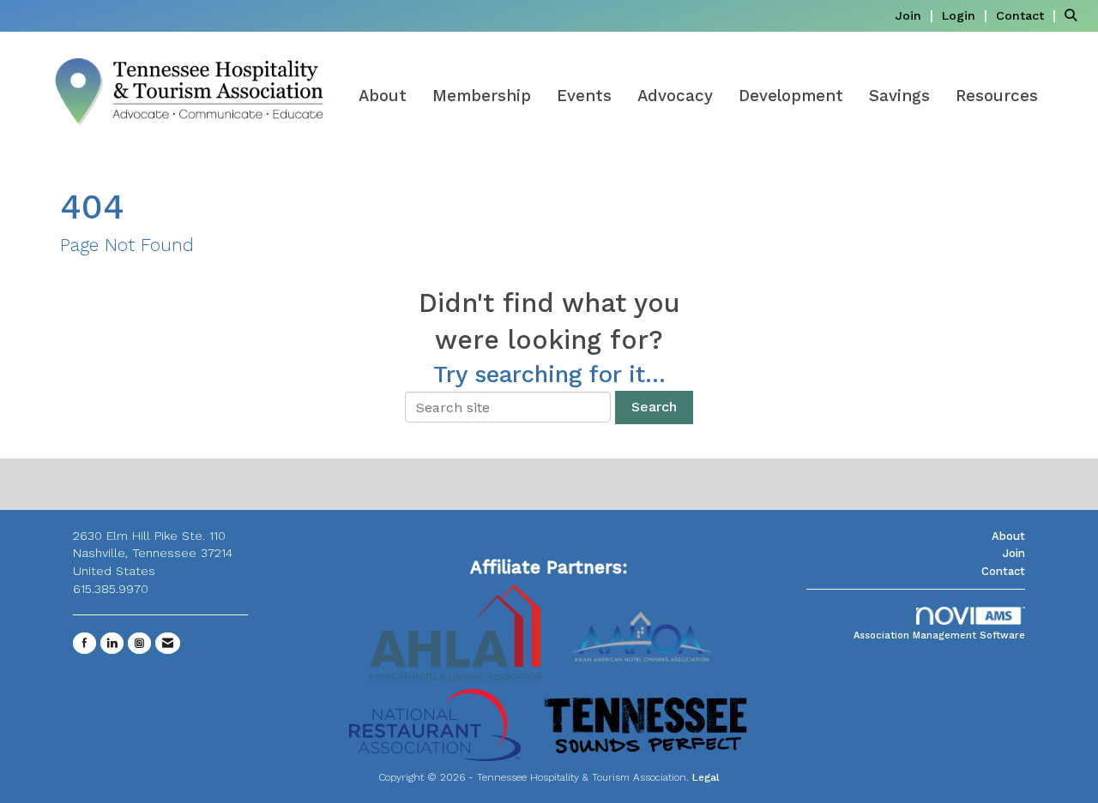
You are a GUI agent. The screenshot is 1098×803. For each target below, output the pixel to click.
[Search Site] (1075, 15)
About (383, 96)
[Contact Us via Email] (167, 643)
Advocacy (675, 96)
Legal (706, 777)
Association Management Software (939, 635)
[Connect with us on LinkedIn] (112, 643)
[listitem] (916, 15)
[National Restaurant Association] (435, 724)
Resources (997, 96)
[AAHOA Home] (643, 631)
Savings (899, 96)
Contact (1003, 571)
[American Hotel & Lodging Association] (454, 631)
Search (654, 407)
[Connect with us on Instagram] (139, 643)
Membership (481, 96)
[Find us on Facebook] (84, 643)
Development (791, 96)
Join (1014, 553)
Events (584, 96)
